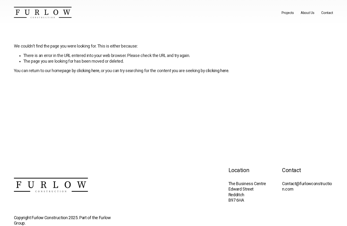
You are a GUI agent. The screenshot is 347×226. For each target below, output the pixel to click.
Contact (327, 13)
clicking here (88, 70)
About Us (307, 13)
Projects (288, 13)
